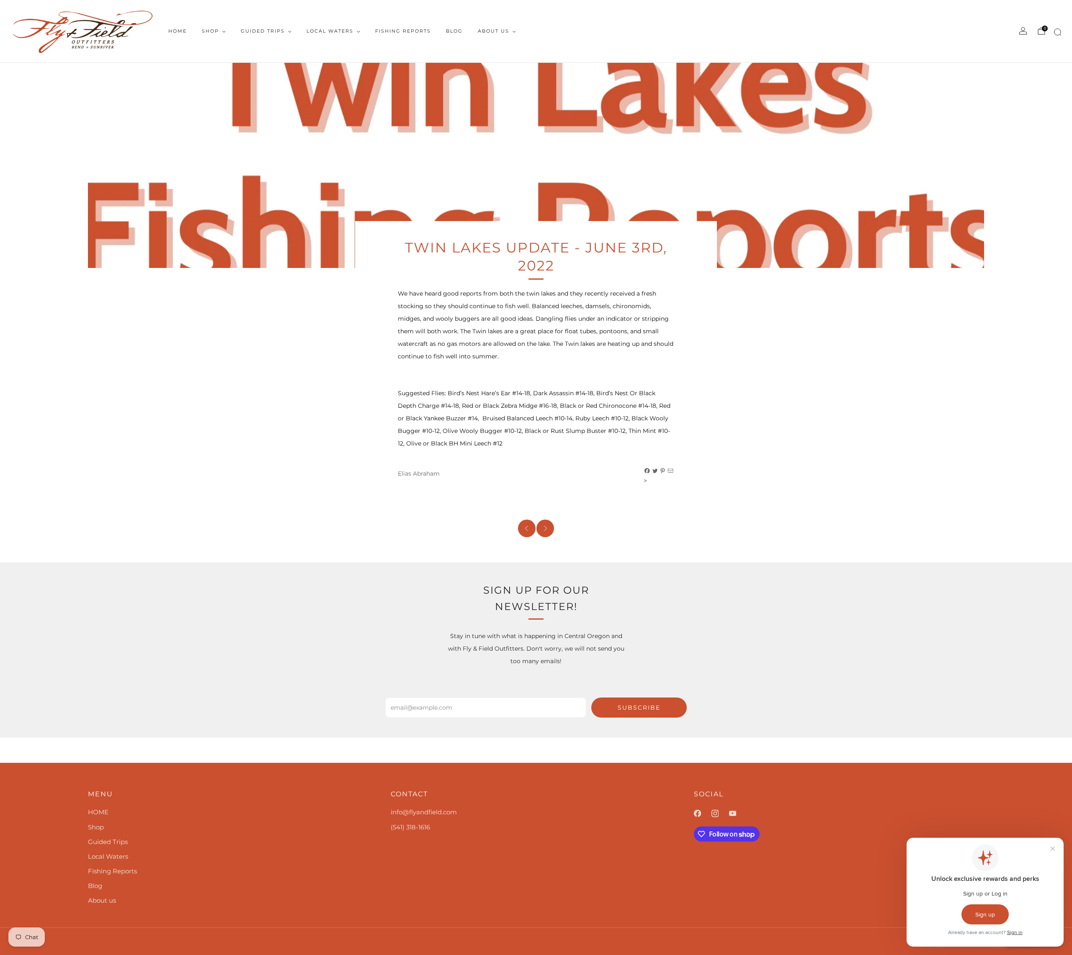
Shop (210, 31)
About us (493, 31)
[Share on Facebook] (647, 471)
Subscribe (639, 707)
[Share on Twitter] (655, 471)
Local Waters (330, 31)
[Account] (1023, 31)
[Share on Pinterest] (663, 471)
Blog (454, 31)
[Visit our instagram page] (720, 813)
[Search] (1056, 34)
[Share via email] (671, 471)
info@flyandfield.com (424, 812)
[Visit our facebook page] (702, 813)
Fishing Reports (403, 31)
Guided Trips (263, 31)
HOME (177, 31)
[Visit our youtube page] (738, 813)
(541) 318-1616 (410, 827)
